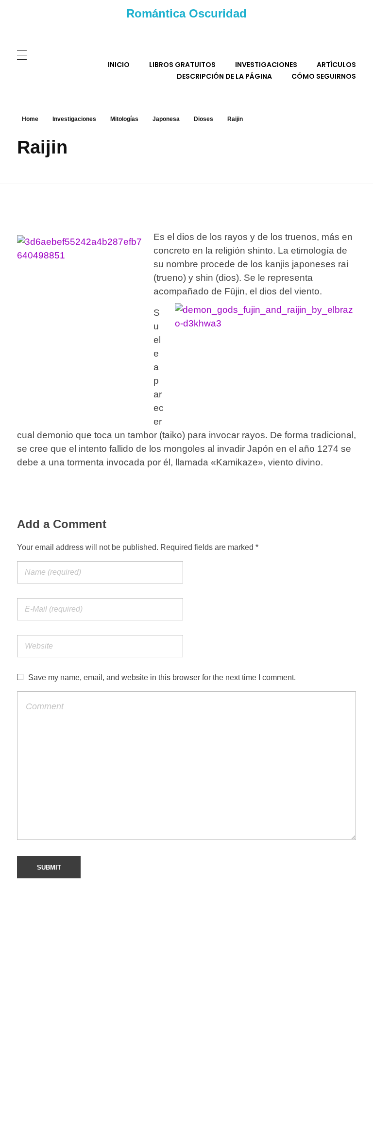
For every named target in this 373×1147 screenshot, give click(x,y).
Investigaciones (74, 119)
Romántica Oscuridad (186, 13)
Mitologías (124, 119)
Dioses (203, 119)
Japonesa (166, 119)
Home (30, 119)
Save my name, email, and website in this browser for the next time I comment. (162, 677)
